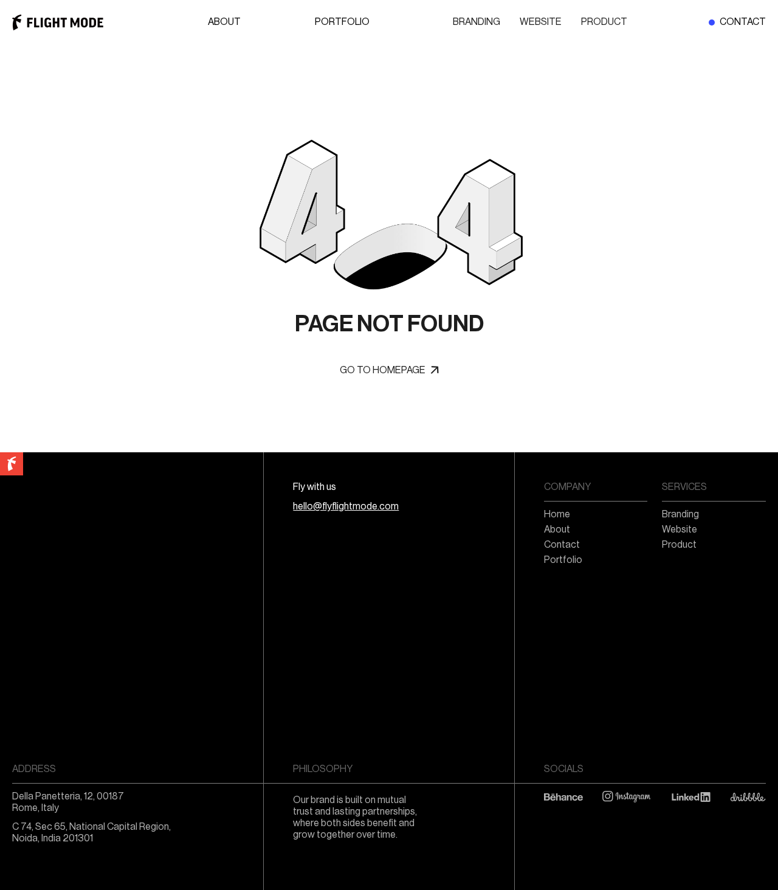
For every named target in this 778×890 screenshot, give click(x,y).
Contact (743, 22)
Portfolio (342, 22)
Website (541, 22)
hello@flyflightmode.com (346, 506)
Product (604, 22)
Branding (476, 22)
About (224, 22)
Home (557, 514)
